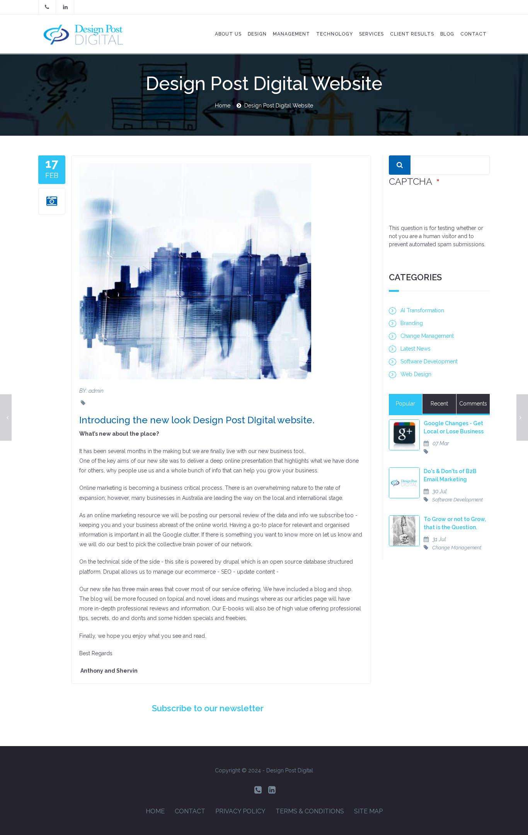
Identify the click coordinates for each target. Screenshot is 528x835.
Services (371, 34)
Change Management (427, 336)
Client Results (412, 34)
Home (222, 105)
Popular (405, 403)
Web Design (415, 374)
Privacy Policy (240, 811)
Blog (447, 34)
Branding (411, 323)
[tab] (405, 404)
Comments (473, 403)
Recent (439, 403)
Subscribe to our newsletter (208, 708)
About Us (228, 34)
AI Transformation (422, 310)
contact (473, 34)
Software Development (429, 361)
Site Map (368, 811)
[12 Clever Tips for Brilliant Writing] (6, 417)
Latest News (415, 349)
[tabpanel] (439, 489)
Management (291, 34)
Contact (190, 811)
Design (257, 34)
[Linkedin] (272, 790)
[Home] (87, 34)
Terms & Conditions (310, 811)
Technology (334, 34)
